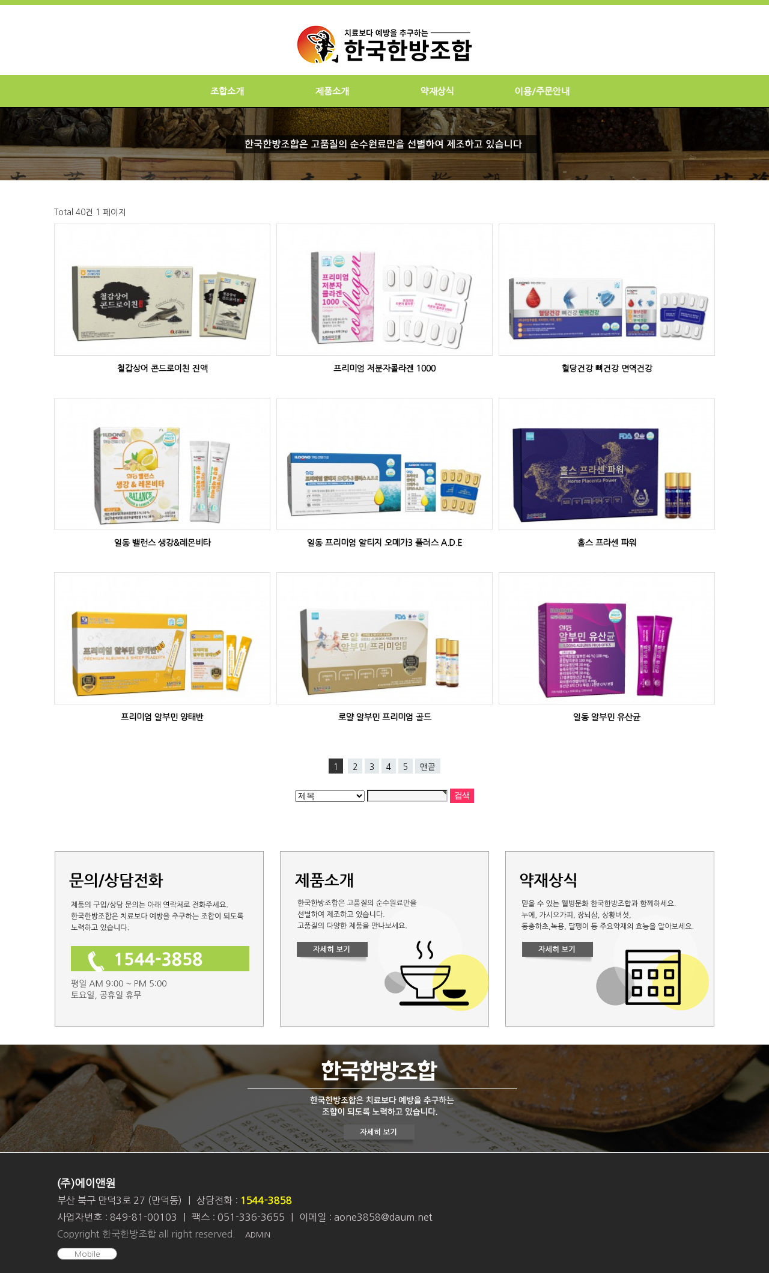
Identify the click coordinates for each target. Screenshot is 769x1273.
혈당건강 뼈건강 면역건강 (607, 368)
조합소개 (227, 91)
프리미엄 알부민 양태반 (162, 717)
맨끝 (428, 767)
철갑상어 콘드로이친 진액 (162, 368)
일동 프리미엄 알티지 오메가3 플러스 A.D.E (385, 543)
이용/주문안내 (542, 91)
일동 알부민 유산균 (606, 717)
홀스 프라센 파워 (607, 543)
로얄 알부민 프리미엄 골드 (384, 717)
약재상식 (437, 91)
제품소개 (332, 91)
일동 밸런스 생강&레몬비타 (162, 543)
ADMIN (257, 1235)
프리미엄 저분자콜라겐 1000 (384, 368)
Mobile (87, 1254)
